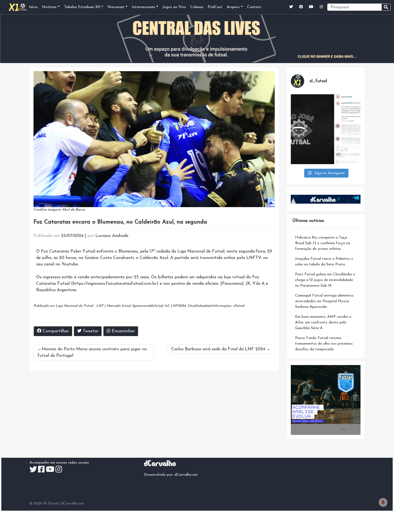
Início (33, 7)
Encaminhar (122, 331)
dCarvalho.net (186, 475)
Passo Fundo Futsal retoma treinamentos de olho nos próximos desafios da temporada (324, 343)
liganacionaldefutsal (147, 306)
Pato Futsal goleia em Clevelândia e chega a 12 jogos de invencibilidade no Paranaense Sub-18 (325, 280)
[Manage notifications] (383, 502)
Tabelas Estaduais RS (82, 7)
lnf (167, 306)
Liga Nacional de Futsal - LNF (79, 306)
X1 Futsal (50, 503)
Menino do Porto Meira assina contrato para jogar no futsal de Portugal (92, 352)
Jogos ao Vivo (174, 7)
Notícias (49, 7)
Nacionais (115, 7)
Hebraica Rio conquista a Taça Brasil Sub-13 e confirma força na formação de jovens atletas (322, 243)
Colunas (196, 7)
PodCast (215, 7)
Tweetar (89, 331)
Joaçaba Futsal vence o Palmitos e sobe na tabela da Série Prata (324, 261)
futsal (126, 306)
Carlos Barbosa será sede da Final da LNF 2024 (218, 349)
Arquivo (233, 7)
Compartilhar (55, 331)
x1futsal (238, 306)
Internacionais (143, 7)
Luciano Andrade (111, 236)
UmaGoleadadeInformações (209, 306)
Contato (254, 7)
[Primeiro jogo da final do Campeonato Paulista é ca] (325, 129)
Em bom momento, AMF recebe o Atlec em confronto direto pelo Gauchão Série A (323, 322)
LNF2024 (178, 306)
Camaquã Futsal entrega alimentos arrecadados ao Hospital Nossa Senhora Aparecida (324, 301)
